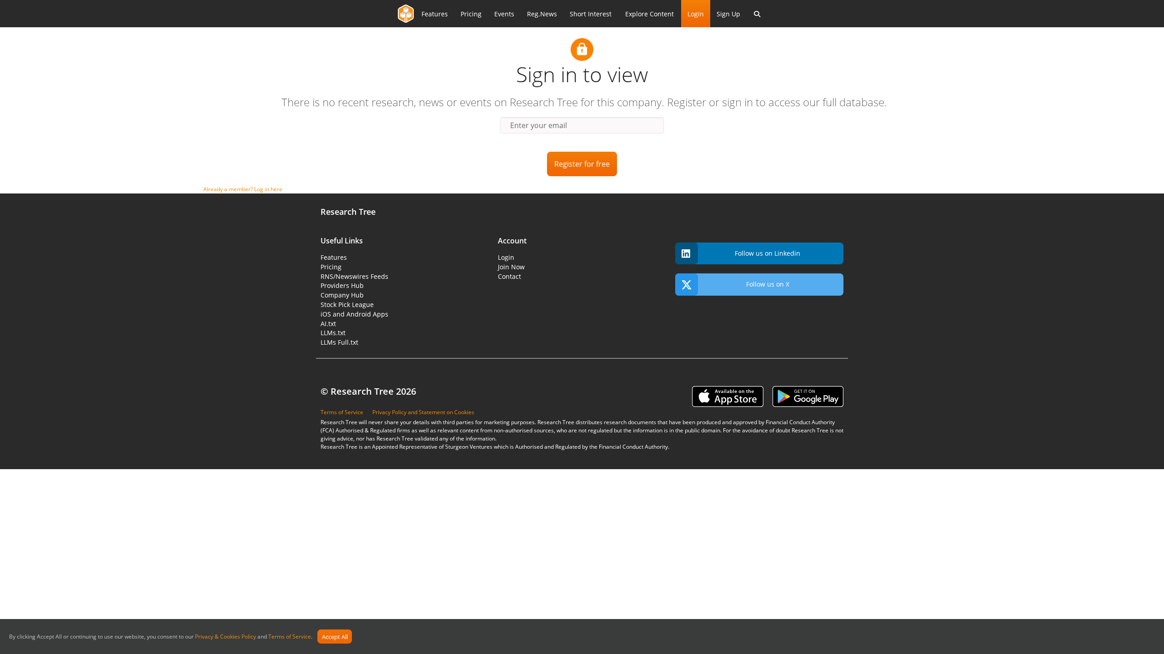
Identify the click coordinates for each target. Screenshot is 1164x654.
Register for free (582, 164)
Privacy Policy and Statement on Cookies (423, 412)
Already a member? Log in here (242, 189)
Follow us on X (767, 284)
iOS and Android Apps (354, 314)
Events (504, 14)
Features (434, 14)
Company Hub (342, 295)
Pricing (471, 14)
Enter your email (538, 125)
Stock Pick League (347, 304)
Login (695, 14)
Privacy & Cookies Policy (225, 637)
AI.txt (328, 323)
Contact (509, 276)
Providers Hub (342, 285)
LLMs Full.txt (339, 342)
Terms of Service (289, 637)
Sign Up (728, 14)
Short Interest (591, 14)
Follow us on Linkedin (767, 253)
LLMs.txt (333, 332)
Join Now (511, 267)
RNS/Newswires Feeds (354, 276)
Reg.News (542, 14)
